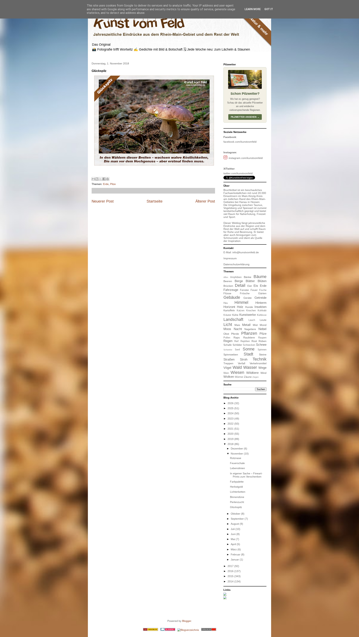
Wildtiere (252, 373)
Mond (263, 324)
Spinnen (262, 349)
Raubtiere (249, 337)
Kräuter (227, 315)
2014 (231, 581)
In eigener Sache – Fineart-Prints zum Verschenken (246, 475)
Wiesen (237, 372)
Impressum (230, 258)
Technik (259, 359)
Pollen (226, 337)
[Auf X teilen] (100, 179)
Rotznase (235, 458)
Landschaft (233, 319)
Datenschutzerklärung (236, 264)
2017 (231, 566)
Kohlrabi (262, 310)
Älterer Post (205, 201)
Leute (263, 319)
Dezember (237, 448)
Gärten (262, 293)
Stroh (243, 359)
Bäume (260, 276)
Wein (226, 373)
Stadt (248, 354)
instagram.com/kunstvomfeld (246, 157)
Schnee (261, 344)
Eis (256, 286)
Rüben (262, 341)
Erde (106, 184)
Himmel (241, 302)
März (234, 549)
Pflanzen (249, 333)
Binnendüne (237, 496)
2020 (231, 433)
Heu (225, 303)
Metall (246, 325)
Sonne (248, 349)
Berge (239, 281)
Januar (235, 559)
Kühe (235, 314)
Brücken (228, 285)
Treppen (228, 363)
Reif (236, 341)
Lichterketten (237, 491)
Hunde (249, 306)
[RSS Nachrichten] (150, 629)
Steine (262, 354)
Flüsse (227, 293)
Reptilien (245, 341)
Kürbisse (261, 315)
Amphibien (236, 277)
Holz (240, 307)
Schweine (227, 350)
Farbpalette (237, 481)
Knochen (251, 310)
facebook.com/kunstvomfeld (240, 141)
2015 (231, 576)
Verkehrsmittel (258, 363)
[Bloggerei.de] (167, 629)
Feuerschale (237, 463)
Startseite (154, 201)
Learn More (253, 9)
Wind (263, 372)
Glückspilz (236, 507)
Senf (237, 349)
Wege (262, 368)
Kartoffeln (229, 310)
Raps (237, 337)
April (234, 544)
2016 (231, 571)
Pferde (235, 333)
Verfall (241, 363)
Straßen (228, 359)
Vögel (227, 368)
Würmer (239, 377)
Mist (255, 324)
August (235, 523)
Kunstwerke (247, 315)
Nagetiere (250, 329)
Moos (227, 329)
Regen (227, 341)
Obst (226, 333)
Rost (254, 341)
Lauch (251, 320)
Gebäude (231, 297)
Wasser (250, 367)
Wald (237, 367)
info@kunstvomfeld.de (245, 252)
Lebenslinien (237, 468)
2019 (231, 438)
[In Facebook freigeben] (104, 179)
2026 (231, 403)
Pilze (113, 184)
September (238, 518)
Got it (268, 9)
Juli (233, 528)
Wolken (228, 376)
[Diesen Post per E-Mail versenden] (93, 179)
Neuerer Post (103, 201)
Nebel (262, 329)
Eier (249, 285)
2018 (231, 444)
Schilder (237, 344)
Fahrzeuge (230, 290)
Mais (237, 324)
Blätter (250, 281)
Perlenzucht (237, 502)
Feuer (254, 289)
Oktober (236, 513)
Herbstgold (236, 486)
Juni (233, 534)
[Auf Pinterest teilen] (107, 179)
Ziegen (255, 377)
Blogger (186, 620)
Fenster (244, 289)
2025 (231, 408)
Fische (262, 290)
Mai (233, 539)
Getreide (260, 298)
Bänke (247, 277)
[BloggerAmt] (188, 629)
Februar (236, 554)
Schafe (227, 344)
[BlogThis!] (97, 179)
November (237, 453)
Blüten (262, 281)
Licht (227, 324)
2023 (231, 418)
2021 (231, 428)
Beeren (227, 281)
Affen (225, 277)
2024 (231, 413)
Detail (240, 285)
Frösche (245, 293)
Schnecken (249, 345)
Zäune (248, 376)
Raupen (262, 337)
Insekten (260, 307)
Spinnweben (230, 354)
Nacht (238, 329)
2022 (231, 423)
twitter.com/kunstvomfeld (238, 173)
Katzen (240, 310)
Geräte (247, 297)
